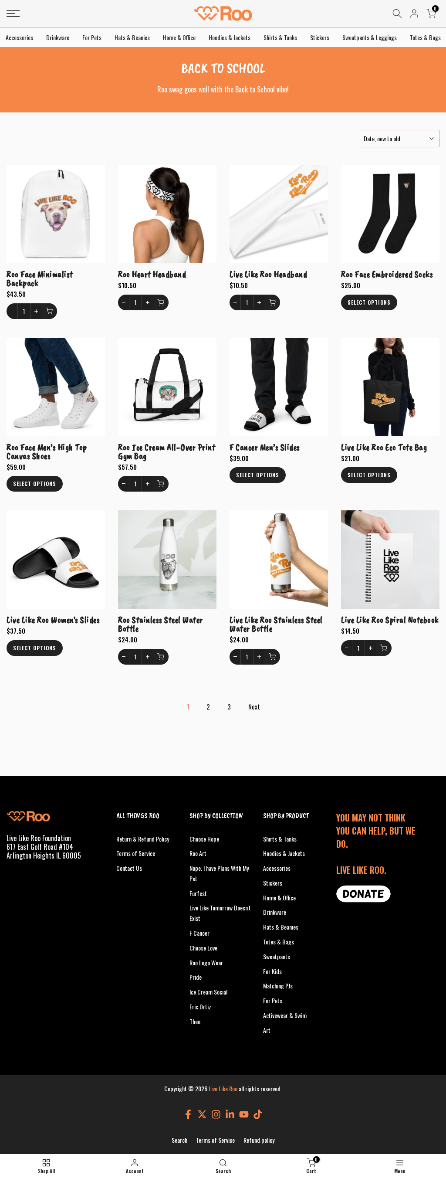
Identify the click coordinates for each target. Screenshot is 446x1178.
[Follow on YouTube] (244, 1114)
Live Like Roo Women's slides (53, 619)
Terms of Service (135, 853)
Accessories (19, 37)
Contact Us (129, 867)
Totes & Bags (425, 37)
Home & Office (179, 37)
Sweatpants (276, 956)
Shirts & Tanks (280, 37)
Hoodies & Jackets (229, 37)
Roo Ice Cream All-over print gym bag (166, 451)
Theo (194, 1021)
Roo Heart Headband (152, 274)
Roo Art (197, 853)
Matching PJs (278, 985)
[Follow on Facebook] (188, 1114)
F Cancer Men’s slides (265, 447)
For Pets (91, 37)
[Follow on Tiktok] (258, 1114)
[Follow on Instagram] (216, 1114)
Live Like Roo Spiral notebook (390, 619)
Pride (195, 976)
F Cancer (199, 932)
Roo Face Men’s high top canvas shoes (47, 451)
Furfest (198, 893)
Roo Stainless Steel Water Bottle (160, 624)
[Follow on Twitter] (202, 1114)
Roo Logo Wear (206, 962)
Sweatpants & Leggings (369, 37)
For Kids (272, 971)
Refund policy (258, 1139)
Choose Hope (204, 838)
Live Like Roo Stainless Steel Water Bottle (276, 624)
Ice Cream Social (208, 991)
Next (254, 706)
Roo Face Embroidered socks (387, 274)
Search (179, 1139)
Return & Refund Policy (142, 838)
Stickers (319, 37)
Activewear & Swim (285, 1015)
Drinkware (57, 37)
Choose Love (203, 947)
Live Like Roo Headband (268, 274)
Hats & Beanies (132, 37)
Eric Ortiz (200, 1006)
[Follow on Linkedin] (230, 1114)
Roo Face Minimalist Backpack (40, 278)
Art (266, 1030)
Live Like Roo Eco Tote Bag (384, 447)
